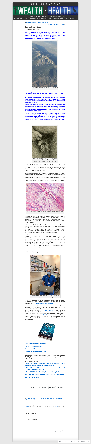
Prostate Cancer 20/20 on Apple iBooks (35, 351)
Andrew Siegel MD (33, 398)
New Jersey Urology (48, 314)
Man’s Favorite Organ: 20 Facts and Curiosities (37, 22)
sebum (35, 400)
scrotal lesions (42, 398)
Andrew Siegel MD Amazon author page (36, 348)
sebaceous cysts (51, 398)
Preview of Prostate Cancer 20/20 (34, 346)
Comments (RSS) (49, 439)
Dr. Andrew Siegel (29, 305)
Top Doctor (52, 310)
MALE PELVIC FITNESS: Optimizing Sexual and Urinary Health (42, 372)
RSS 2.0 (56, 406)
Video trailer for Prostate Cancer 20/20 (35, 343)
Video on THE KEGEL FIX (32, 377)
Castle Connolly (44, 310)
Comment (58, 432)
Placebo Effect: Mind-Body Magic (56, 24)
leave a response (29, 408)
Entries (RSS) (41, 439)
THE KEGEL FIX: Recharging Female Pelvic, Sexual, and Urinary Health (44, 374)
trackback (37, 408)
